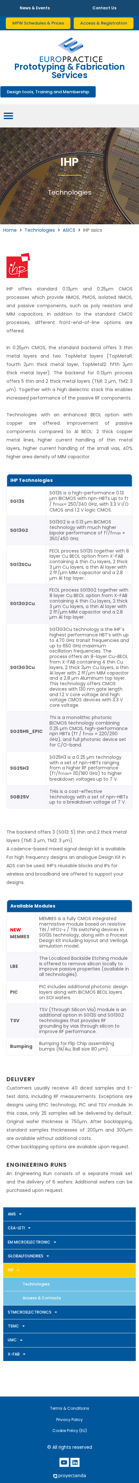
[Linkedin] (75, 1462)
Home (10, 230)
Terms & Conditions (69, 1408)
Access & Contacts (42, 1298)
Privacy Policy (69, 1419)
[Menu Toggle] (8, 116)
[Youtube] (64, 1462)
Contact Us (104, 8)
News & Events (35, 8)
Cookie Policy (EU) (69, 1430)
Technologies (40, 230)
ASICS (69, 230)
